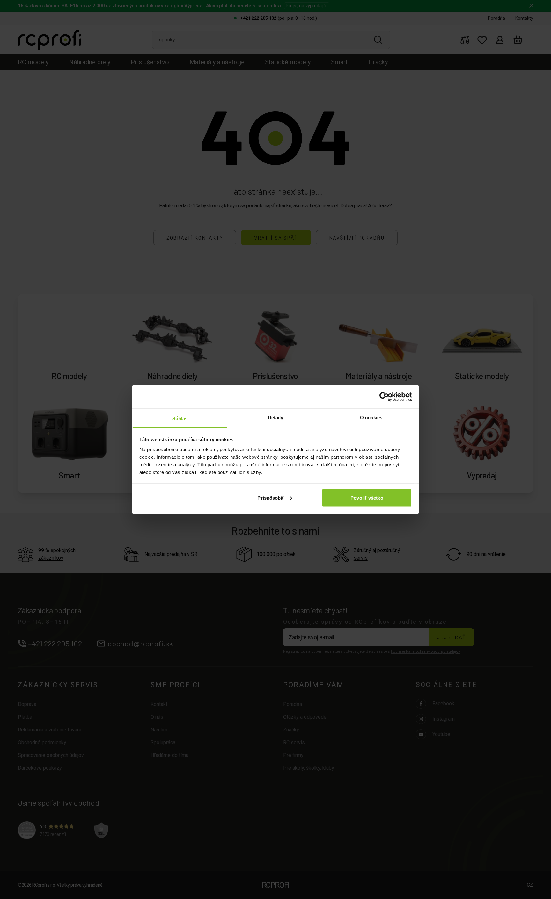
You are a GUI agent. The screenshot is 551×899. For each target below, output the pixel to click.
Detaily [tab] (275, 417)
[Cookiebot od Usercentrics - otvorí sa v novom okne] (384, 396)
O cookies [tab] (371, 417)
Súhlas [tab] (180, 418)
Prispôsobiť (270, 497)
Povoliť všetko (366, 497)
